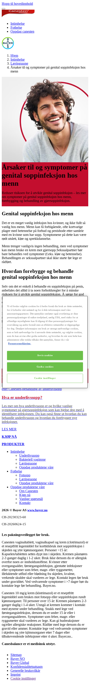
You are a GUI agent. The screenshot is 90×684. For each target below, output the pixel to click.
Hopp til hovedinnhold (17, 3)
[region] (45, 342)
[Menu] (3, 8)
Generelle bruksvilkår (25, 670)
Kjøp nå (24, 495)
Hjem (14, 55)
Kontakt (24, 503)
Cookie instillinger (45, 378)
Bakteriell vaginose (32, 459)
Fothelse (16, 27)
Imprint (15, 674)
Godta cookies (45, 366)
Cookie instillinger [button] (23, 678)
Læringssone (19, 63)
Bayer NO (17, 659)
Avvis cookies (45, 355)
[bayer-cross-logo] (8, 48)
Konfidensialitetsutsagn (26, 666)
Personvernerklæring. (19, 343)
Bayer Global (19, 663)
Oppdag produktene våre (36, 467)
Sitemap (16, 655)
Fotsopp (24, 475)
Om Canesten (28, 491)
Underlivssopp (29, 455)
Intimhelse (17, 23)
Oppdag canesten (22, 31)
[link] (45, 407)
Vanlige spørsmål (31, 499)
